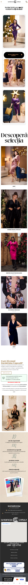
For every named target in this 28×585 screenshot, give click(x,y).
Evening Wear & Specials (14, 230)
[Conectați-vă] (19, 583)
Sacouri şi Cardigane (14, 310)
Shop (14, 187)
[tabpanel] (14, 168)
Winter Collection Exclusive (14, 273)
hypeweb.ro (8, 576)
